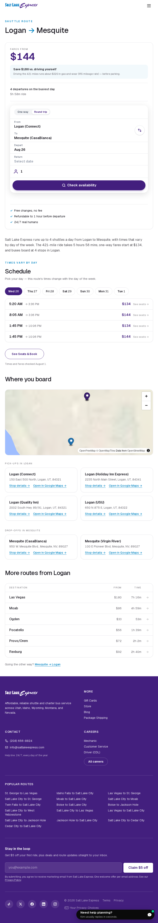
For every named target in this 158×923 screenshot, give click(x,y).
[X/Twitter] (20, 904)
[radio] (23, 111)
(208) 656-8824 (21, 741)
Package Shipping (96, 718)
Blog (87, 712)
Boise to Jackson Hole (123, 805)
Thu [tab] (32, 291)
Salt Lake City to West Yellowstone (19, 812)
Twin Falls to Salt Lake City (23, 805)
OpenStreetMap (136, 450)
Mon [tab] (104, 291)
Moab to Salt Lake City (72, 799)
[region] (79, 422)
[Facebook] (32, 904)
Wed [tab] (13, 291)
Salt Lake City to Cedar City (126, 820)
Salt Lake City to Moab (123, 799)
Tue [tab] (121, 291)
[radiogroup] (32, 112)
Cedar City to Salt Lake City (23, 826)
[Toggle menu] (149, 6)
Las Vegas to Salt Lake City (126, 810)
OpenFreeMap (87, 450)
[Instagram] (55, 904)
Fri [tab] (50, 291)
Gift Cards (90, 700)
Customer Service (96, 746)
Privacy (119, 900)
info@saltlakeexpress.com (27, 747)
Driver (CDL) (92, 752)
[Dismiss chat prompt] (139, 914)
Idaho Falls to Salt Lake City (75, 793)
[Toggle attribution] (148, 450)
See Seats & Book (24, 354)
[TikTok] (9, 904)
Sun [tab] (85, 291)
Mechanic (90, 741)
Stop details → (19, 485)
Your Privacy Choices (84, 908)
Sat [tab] (67, 291)
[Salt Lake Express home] (21, 6)
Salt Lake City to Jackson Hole (25, 820)
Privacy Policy (13, 880)
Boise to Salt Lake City (72, 805)
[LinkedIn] (44, 904)
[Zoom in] (146, 396)
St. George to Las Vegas (21, 793)
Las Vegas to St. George (124, 793)
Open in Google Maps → (49, 485)
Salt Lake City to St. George (23, 799)
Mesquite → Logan (47, 664)
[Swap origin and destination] (140, 130)
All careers (95, 761)
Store (87, 706)
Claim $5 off (138, 867)
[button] (87, 397)
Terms (106, 900)
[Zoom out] (146, 405)
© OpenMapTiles (105, 450)
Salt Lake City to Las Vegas (75, 810)
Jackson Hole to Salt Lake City (77, 820)
